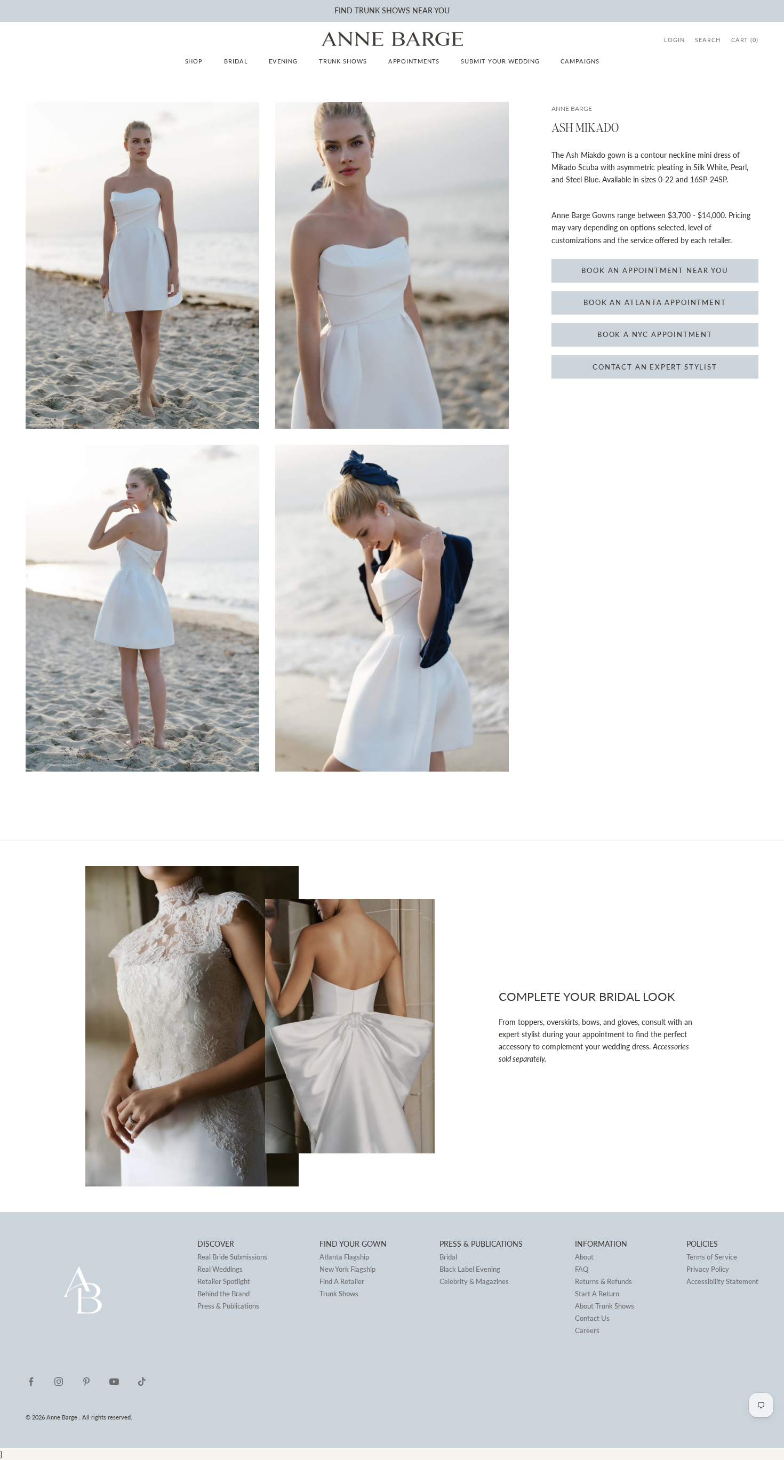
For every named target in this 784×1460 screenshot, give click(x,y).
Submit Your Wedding (500, 61)
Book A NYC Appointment (655, 335)
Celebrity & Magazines (474, 1281)
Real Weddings (220, 1269)
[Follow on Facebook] (31, 1381)
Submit (329, 10)
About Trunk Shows (604, 1306)
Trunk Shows (343, 61)
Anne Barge (571, 109)
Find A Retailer (341, 1281)
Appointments (414, 61)
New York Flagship (347, 1269)
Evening (283, 61)
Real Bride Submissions (232, 1257)
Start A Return (597, 1293)
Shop (194, 61)
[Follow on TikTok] (142, 1381)
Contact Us (592, 1318)
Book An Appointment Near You (654, 271)
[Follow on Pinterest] (86, 1381)
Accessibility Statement (722, 1281)
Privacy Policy (707, 1269)
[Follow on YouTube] (114, 1381)
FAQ (581, 1269)
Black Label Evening (469, 1269)
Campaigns (580, 61)
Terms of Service (711, 1257)
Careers (587, 1330)
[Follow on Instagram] (58, 1381)
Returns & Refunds (603, 1281)
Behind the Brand (223, 1293)
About (584, 1257)
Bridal (235, 61)
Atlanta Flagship (344, 1257)
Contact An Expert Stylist (655, 367)
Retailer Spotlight (223, 1281)
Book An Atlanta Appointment (654, 303)
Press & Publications (228, 1306)
